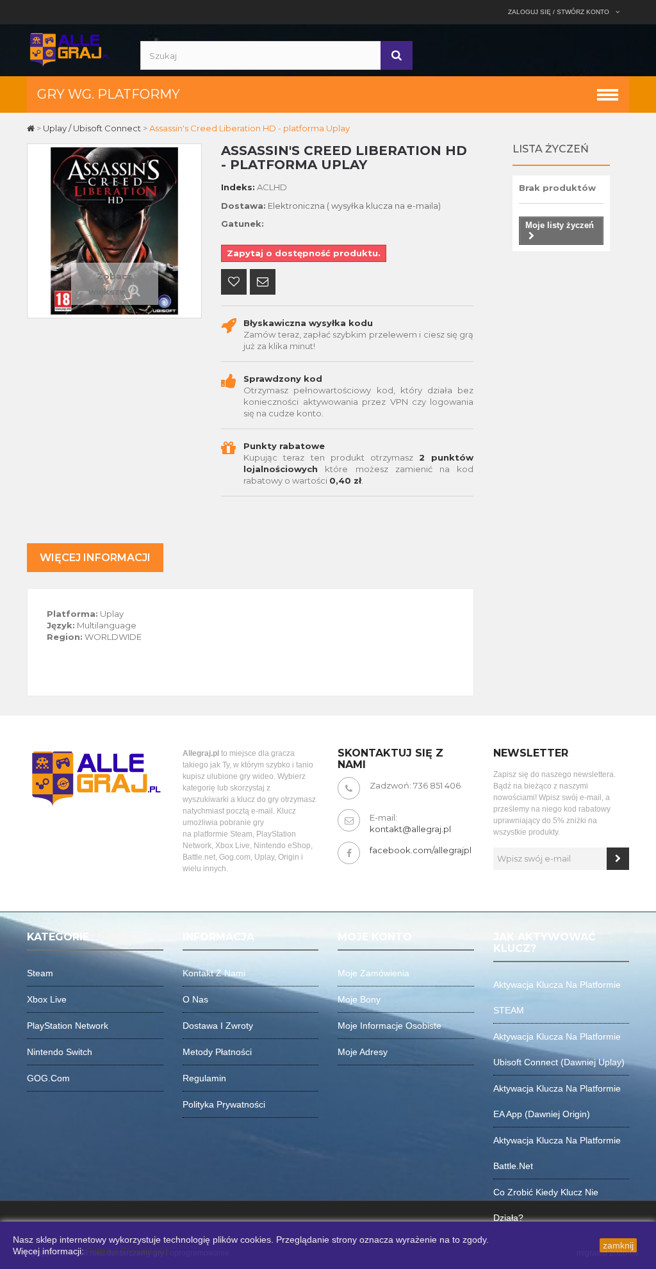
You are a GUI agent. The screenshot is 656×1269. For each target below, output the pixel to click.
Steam (40, 973)
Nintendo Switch (59, 1052)
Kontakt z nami (214, 973)
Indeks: (238, 187)
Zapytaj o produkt (262, 283)
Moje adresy (363, 1052)
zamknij (618, 1245)
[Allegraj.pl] (69, 49)
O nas (195, 999)
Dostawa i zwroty (218, 1025)
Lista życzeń (550, 149)
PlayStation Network (67, 1025)
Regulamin (204, 1078)
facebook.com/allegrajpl (421, 850)
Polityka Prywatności (127, 1251)
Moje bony (359, 999)
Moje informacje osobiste (389, 1025)
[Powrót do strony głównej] (32, 128)
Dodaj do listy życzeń (234, 283)
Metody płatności (217, 1052)
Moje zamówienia (373, 973)
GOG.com (48, 1078)
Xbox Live (47, 999)
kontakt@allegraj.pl (410, 829)
